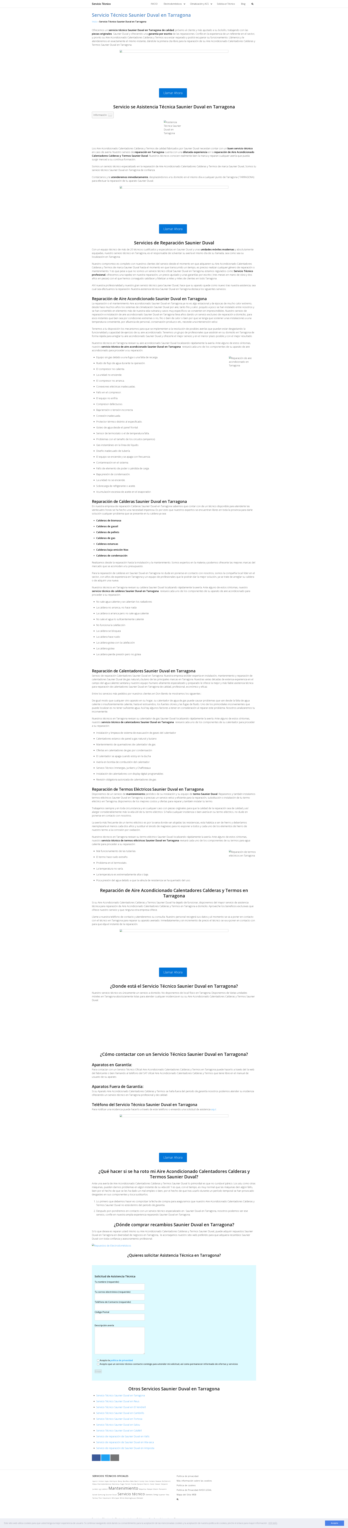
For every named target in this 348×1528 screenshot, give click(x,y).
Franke (133, 1484)
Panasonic (163, 1489)
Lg (100, 1489)
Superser (162, 1495)
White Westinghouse (128, 1498)
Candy (141, 1481)
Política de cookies (186, 1485)
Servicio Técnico (101, 3)
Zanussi (139, 1498)
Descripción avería (104, 1325)
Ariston (101, 1481)
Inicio (94, 21)
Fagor (122, 1484)
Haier (152, 1484)
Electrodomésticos (173, 3)
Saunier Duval (111, 1495)
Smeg (155, 1494)
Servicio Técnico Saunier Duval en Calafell (119, 1430)
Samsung (101, 1495)
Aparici (95, 1481)
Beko (132, 1481)
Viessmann (107, 1498)
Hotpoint (164, 1484)
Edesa (94, 1484)
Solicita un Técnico (226, 3)
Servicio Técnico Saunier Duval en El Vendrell (121, 1407)
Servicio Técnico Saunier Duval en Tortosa (119, 1418)
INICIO (154, 3)
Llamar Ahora (173, 93)
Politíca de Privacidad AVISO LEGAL (194, 1490)
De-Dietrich (166, 1481)
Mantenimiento (123, 1488)
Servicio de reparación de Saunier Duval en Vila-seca (125, 1442)
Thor (100, 1498)
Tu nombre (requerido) (107, 1281)
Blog (243, 3)
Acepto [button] (334, 1523)
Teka (167, 1495)
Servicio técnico (131, 1493)
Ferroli (127, 1484)
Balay (120, 1481)
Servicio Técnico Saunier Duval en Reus (117, 1401)
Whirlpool (115, 1498)
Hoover (157, 1484)
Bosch (136, 1481)
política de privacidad (121, 1360)
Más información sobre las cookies (194, 1480)
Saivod (94, 1495)
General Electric (143, 1484)
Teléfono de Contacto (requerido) (113, 1301)
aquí (213, 1109)
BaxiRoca (126, 1481)
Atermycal (113, 1481)
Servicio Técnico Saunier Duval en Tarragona (120, 1395)
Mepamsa (142, 1489)
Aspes (107, 1481)
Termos (95, 1498)
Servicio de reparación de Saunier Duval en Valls (122, 1436)
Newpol (150, 1489)
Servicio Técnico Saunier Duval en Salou (118, 1424)
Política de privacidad (187, 1476)
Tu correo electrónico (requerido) (112, 1291)
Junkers (95, 1489)
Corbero (152, 1481)
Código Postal (102, 1312)
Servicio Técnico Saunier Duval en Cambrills (120, 1413)
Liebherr (104, 1489)
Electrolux (116, 1484)
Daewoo (158, 1481)
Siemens (149, 1494)
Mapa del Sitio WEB (186, 1494)
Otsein (155, 1489)
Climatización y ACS (199, 3)
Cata (146, 1481)
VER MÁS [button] (272, 1523)
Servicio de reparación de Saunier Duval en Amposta (125, 1448)
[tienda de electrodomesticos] (174, 1245)
